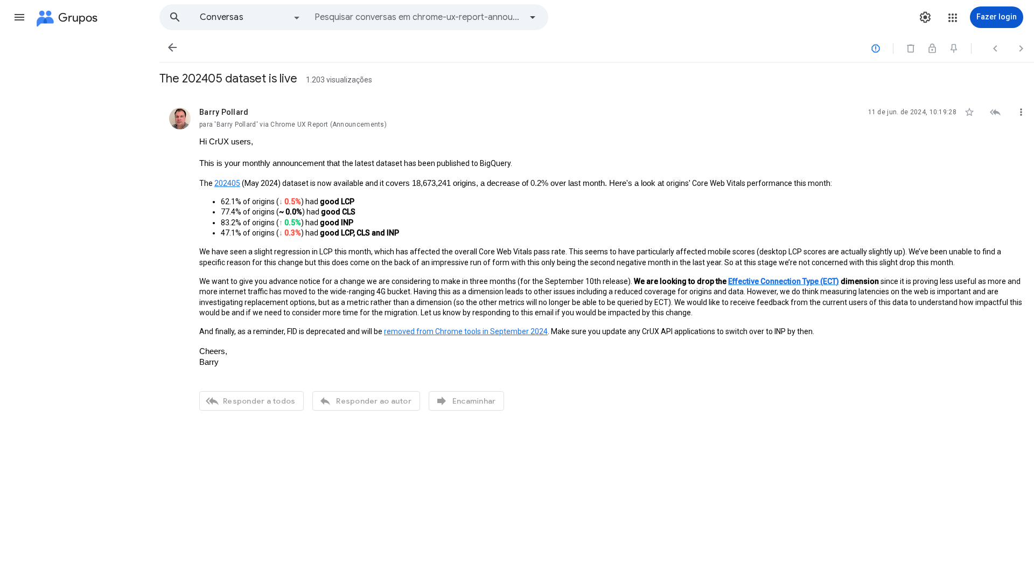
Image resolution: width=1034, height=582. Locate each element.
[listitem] (596, 258)
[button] (19, 17)
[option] (250, 17)
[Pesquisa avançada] (533, 17)
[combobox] (418, 17)
